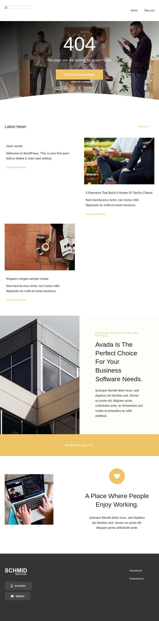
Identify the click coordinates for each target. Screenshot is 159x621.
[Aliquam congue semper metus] (40, 247)
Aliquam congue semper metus (27, 279)
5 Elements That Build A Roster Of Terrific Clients (119, 193)
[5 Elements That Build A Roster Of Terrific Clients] (119, 161)
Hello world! (14, 146)
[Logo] (17, 7)
